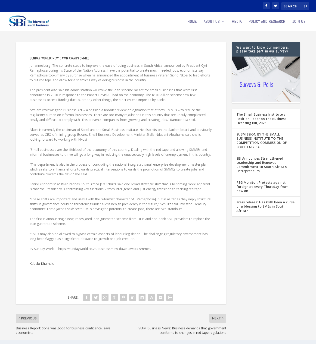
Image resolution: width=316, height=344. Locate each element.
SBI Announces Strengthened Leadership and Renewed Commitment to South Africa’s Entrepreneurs (261, 164)
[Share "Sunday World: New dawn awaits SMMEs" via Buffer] (142, 297)
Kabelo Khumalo (42, 263)
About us (212, 22)
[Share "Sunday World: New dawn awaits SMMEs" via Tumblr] (114, 297)
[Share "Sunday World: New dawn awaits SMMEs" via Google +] (105, 297)
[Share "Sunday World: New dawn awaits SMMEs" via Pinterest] (123, 297)
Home (192, 22)
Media (237, 22)
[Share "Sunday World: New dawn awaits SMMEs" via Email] (160, 297)
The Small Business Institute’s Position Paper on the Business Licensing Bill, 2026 (261, 118)
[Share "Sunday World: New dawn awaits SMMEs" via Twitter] (95, 297)
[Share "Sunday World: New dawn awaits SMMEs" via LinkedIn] (132, 297)
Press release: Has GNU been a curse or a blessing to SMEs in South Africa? (265, 206)
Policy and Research (267, 22)
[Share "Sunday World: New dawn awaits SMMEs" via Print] (169, 297)
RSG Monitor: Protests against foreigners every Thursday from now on (262, 186)
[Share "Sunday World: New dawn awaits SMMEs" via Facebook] (86, 297)
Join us (299, 22)
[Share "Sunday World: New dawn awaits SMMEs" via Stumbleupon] (151, 297)
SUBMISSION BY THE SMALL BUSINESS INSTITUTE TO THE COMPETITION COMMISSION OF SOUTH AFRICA (261, 140)
